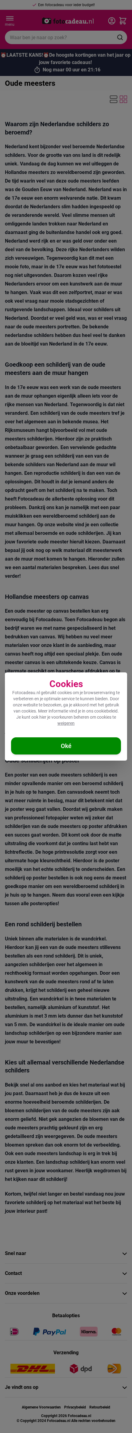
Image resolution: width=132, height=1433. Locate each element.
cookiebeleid (106, 711)
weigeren (66, 723)
